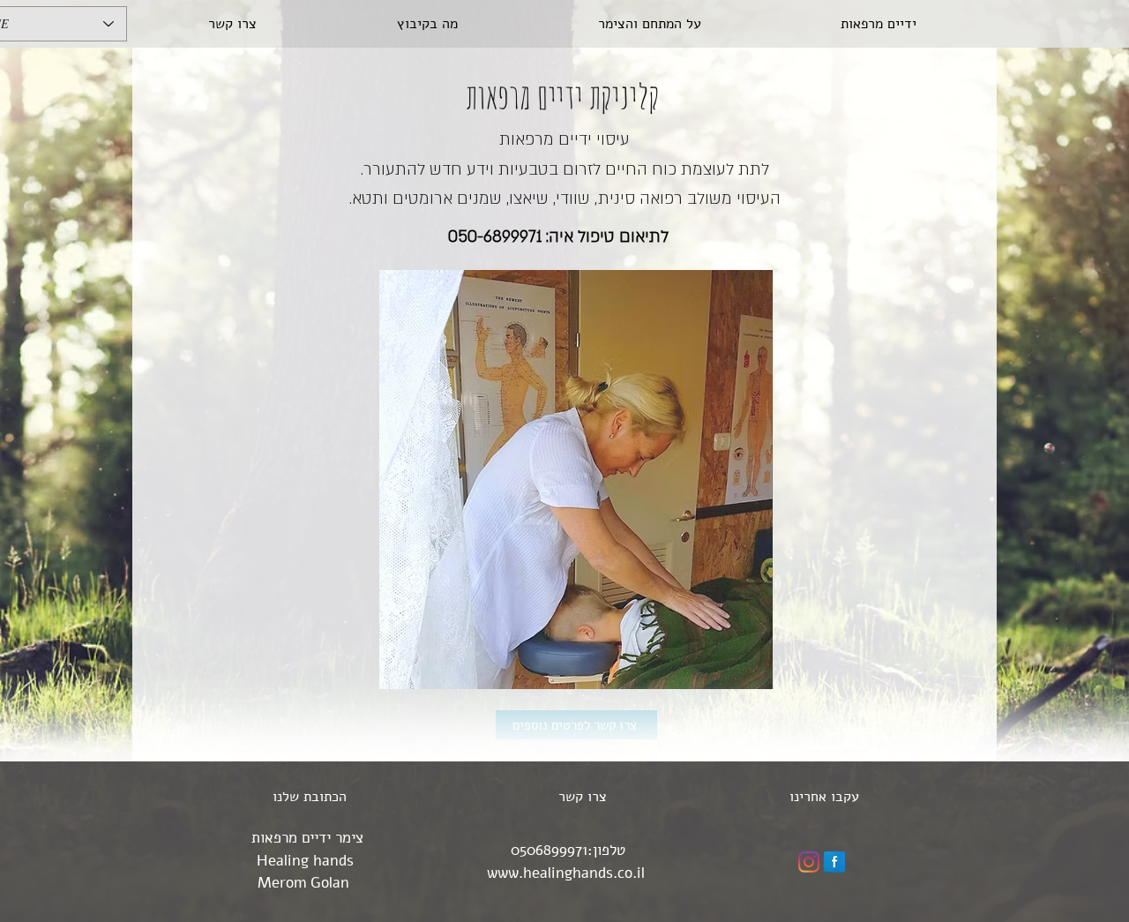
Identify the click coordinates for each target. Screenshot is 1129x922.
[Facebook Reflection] (834, 862)
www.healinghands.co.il (566, 873)
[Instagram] (808, 862)
